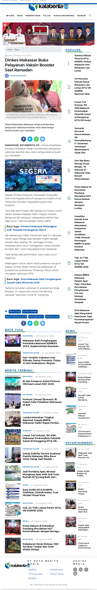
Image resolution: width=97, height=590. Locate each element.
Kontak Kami (56, 569)
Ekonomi (81, 15)
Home (11, 15)
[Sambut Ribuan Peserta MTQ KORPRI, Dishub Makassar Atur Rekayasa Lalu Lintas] (71, 410)
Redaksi (32, 569)
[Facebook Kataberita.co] (75, 569)
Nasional (28, 336)
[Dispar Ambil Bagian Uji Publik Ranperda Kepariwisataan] (70, 467)
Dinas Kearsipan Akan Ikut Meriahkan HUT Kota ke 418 (84, 513)
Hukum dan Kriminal (64, 15)
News (20, 15)
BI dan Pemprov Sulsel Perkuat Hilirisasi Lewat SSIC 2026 (41, 382)
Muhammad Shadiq (18, 76)
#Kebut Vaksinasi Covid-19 (16, 317)
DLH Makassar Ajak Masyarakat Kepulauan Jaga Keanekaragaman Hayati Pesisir (84, 316)
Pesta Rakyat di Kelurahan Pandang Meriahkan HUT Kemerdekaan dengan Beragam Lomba (42, 530)
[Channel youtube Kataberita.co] (75, 573)
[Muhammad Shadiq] (7, 75)
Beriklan (32, 578)
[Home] (48, 6)
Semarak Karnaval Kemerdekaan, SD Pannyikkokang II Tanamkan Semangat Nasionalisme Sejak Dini (83, 140)
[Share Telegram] (42, 139)
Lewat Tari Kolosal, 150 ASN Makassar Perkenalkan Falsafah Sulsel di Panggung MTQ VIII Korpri (41, 439)
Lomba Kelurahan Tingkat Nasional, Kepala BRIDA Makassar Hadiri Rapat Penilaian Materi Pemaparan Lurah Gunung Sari (42, 423)
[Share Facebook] (23, 139)
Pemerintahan (33, 15)
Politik (47, 15)
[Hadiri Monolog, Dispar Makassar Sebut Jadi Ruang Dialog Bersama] (71, 485)
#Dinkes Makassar (30, 311)
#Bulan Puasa (14, 311)
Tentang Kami (35, 574)
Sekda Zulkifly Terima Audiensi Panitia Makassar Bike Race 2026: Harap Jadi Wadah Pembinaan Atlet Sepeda (41, 457)
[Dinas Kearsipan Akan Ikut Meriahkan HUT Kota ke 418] (71, 504)
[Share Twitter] (30, 139)
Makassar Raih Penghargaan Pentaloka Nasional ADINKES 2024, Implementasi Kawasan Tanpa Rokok (40, 344)
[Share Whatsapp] (36, 139)
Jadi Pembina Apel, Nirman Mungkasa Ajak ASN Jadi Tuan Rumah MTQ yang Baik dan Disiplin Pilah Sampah (41, 475)
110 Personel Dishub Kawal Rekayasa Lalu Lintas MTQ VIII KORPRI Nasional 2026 (85, 437)
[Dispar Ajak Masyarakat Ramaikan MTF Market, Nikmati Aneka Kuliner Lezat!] (71, 522)
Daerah (27, 431)
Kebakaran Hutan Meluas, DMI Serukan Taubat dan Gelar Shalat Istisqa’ (40, 547)
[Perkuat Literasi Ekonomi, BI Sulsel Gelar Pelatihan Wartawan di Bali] (13, 400)
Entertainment (79, 442)
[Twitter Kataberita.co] (81, 569)
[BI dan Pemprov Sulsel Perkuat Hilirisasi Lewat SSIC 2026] (13, 382)
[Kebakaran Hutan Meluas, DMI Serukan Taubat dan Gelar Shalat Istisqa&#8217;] (13, 545)
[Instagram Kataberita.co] (86, 569)
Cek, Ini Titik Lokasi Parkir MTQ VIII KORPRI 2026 (42, 509)
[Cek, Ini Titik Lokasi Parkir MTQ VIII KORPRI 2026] (13, 509)
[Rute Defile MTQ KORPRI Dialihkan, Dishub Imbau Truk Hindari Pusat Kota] (13, 491)
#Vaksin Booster (52, 317)
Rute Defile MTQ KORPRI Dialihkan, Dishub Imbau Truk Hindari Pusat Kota (40, 492)
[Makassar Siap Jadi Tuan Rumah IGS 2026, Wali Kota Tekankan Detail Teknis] (71, 452)
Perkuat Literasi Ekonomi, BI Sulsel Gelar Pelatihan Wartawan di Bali (42, 402)
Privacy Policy (57, 574)
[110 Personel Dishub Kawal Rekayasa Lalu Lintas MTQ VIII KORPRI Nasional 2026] (71, 428)
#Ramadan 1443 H (36, 317)
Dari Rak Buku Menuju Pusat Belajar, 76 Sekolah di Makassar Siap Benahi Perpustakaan (82, 169)
